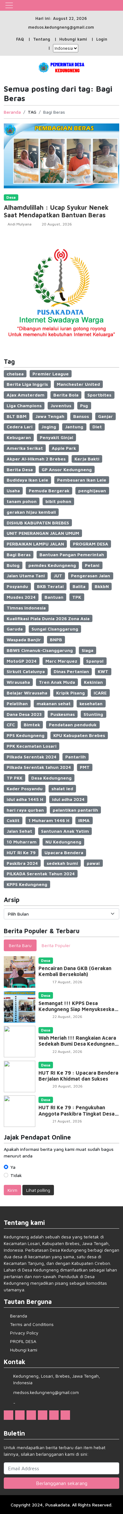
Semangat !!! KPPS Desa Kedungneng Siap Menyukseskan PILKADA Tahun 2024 (77, 1009)
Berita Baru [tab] (20, 945)
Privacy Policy (24, 1332)
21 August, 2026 (67, 1121)
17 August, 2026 (67, 982)
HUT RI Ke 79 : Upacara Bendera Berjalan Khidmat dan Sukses (78, 1076)
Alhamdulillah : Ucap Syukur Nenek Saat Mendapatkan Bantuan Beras (56, 211)
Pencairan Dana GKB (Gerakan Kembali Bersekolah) (74, 971)
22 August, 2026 (67, 1016)
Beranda (12, 112)
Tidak (16, 1175)
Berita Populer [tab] (56, 945)
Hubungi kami (73, 39)
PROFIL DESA (23, 1341)
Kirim (12, 1190)
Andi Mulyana (20, 224)
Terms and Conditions (32, 1324)
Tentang (41, 39)
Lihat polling (38, 1190)
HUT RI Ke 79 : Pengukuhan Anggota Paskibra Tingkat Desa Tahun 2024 (76, 1113)
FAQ (20, 39)
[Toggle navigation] (9, 5)
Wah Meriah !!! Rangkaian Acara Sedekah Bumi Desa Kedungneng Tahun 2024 (78, 1044)
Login (101, 39)
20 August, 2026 (57, 224)
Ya (12, 1167)
